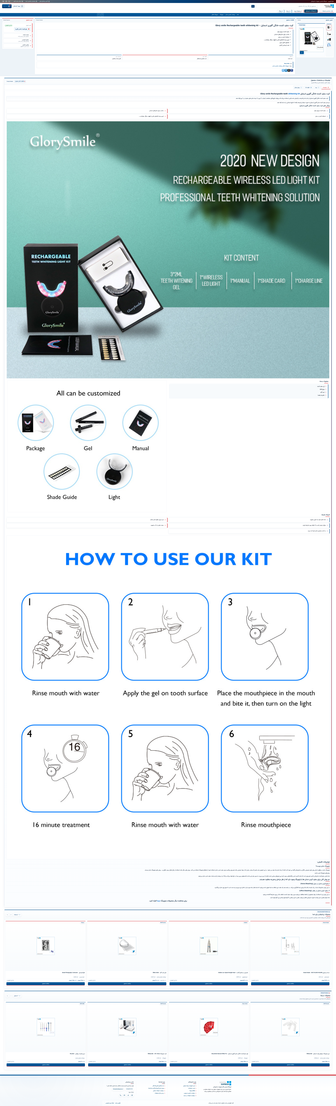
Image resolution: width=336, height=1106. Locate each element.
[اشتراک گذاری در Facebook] (291, 70)
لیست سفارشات (191, 1088)
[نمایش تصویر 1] (329, 27)
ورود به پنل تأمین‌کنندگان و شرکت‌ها (156, 1088)
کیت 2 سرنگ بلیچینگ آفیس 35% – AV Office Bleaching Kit (315, 973)
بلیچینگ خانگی (215, 15)
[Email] (124, 1095)
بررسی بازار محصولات (159, 1093)
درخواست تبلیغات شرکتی (158, 1091)
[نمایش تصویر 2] (329, 33)
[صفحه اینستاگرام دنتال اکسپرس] (3, 1)
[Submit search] (253, 6)
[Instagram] (132, 1095)
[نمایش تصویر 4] (329, 45)
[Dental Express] (225, 1083)
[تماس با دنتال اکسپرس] (9, 1)
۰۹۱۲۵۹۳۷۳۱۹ (129, 1089)
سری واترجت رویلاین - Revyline (321, 1054)
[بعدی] (11, 914)
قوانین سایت (117, 1103)
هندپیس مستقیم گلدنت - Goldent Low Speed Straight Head (152, 973)
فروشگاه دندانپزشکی (310, 11)
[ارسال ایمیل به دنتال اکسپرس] (6, 1)
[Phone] (120, 1095)
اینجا (159, 901)
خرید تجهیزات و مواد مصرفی (189, 1086)
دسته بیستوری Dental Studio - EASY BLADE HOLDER (235, 973)
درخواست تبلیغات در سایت (189, 1095)
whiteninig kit (294, 93)
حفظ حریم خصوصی (110, 1103)
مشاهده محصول (45, 983)
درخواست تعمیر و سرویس (189, 1093)
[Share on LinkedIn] (286, 70)
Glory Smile (286, 63)
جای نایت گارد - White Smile (78, 973)
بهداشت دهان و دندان (230, 15)
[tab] (325, 87)
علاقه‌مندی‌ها (192, 1091)
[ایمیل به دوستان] (289, 70)
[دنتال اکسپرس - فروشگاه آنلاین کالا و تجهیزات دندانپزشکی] (329, 6)
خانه (238, 15)
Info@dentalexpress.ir (118, 1089)
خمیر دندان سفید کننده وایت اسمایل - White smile (73, 1054)
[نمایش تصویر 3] (329, 39)
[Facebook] (128, 1095)
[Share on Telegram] (283, 70)
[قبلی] (7, 914)
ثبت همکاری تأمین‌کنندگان (158, 1086)
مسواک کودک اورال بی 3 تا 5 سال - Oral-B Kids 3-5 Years (152, 1054)
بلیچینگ (221, 15)
